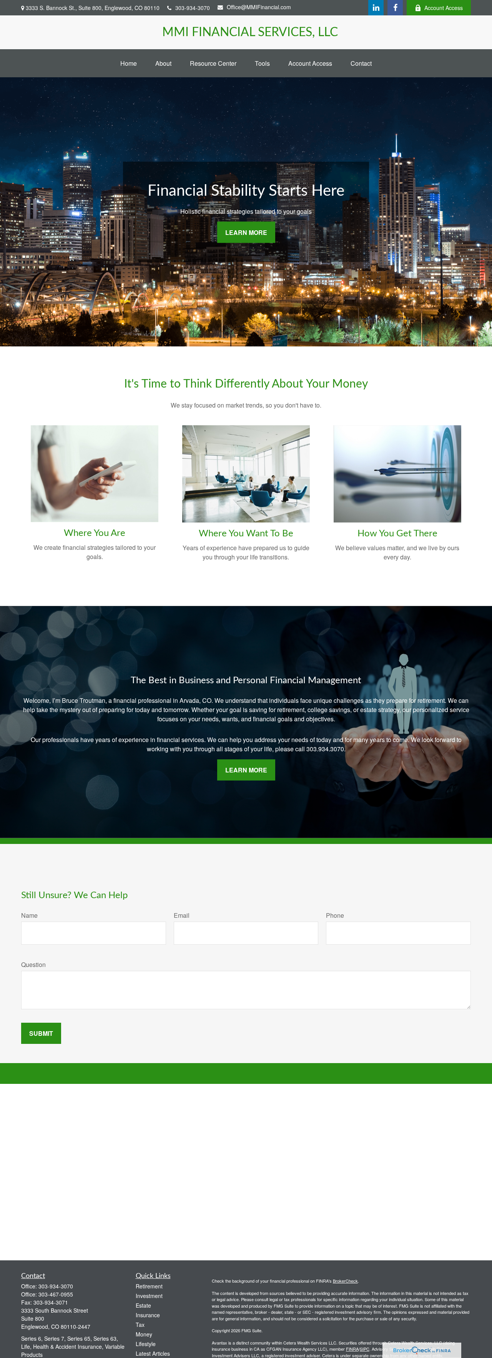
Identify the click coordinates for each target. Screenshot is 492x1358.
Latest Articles (153, 1353)
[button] (128, 63)
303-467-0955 (55, 1294)
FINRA (352, 1349)
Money (144, 1334)
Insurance (148, 1315)
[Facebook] (395, 7)
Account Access (443, 8)
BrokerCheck (345, 1281)
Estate (143, 1305)
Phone (335, 915)
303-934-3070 (192, 8)
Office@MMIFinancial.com (259, 7)
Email (181, 915)
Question (33, 964)
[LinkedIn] (376, 7)
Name (29, 915)
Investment (149, 1296)
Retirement (149, 1286)
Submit (41, 1033)
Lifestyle (146, 1344)
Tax (140, 1324)
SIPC (364, 1349)
